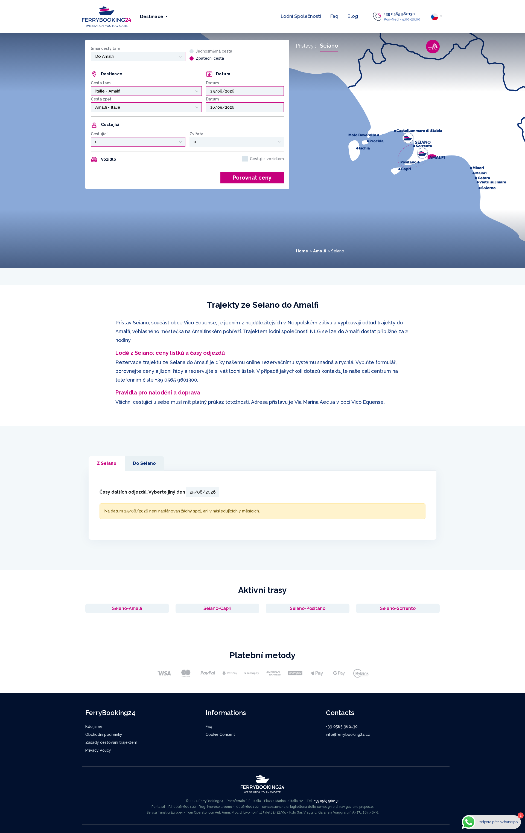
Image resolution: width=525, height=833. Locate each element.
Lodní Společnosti (301, 16)
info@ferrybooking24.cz (348, 734)
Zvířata (196, 134)
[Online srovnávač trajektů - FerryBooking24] (106, 16)
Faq (334, 16)
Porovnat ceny (252, 177)
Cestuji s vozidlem (267, 159)
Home (302, 251)
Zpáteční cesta (210, 58)
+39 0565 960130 (399, 14)
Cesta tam (100, 83)
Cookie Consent (220, 734)
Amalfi (319, 251)
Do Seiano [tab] (144, 463)
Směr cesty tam (105, 48)
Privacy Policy (98, 750)
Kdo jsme (94, 726)
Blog (353, 16)
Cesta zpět (101, 99)
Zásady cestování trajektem (111, 742)
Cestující (99, 134)
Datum (212, 83)
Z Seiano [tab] (106, 463)
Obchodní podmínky (103, 734)
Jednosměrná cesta (214, 51)
